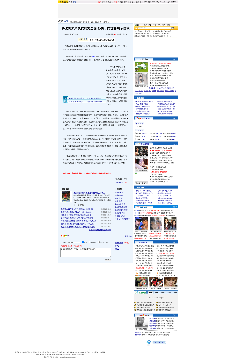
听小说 (137, 213)
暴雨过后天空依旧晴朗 (161, 335)
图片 (163, 25)
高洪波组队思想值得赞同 (163, 71)
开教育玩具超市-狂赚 (143, 111)
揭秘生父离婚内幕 (170, 231)
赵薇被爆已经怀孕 (141, 233)
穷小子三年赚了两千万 (143, 106)
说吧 (157, 2)
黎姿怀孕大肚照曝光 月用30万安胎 (161, 177)
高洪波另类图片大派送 (160, 68)
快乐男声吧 (167, 134)
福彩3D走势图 (170, 215)
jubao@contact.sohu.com (68, 357)
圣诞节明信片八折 (141, 238)
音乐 (159, 25)
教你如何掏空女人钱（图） (167, 106)
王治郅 (146, 91)
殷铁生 (154, 91)
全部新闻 (95, 352)
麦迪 (166, 91)
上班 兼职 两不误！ (142, 198)
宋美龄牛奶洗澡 (139, 36)
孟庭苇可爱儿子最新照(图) (165, 265)
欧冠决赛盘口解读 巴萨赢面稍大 (160, 63)
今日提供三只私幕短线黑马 (167, 104)
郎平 (158, 91)
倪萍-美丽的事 (166, 155)
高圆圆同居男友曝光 (141, 86)
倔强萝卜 (153, 153)
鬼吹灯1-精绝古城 (146, 213)
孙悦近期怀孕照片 (122, 210)
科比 (140, 126)
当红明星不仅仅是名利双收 (165, 323)
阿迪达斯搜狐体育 (76, 22)
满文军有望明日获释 (156, 169)
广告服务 (48, 352)
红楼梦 (171, 210)
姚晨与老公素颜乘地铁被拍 (144, 256)
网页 (149, 25)
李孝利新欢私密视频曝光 (165, 263)
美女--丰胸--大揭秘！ (143, 104)
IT (118, 2)
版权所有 (81, 355)
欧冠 (172, 91)
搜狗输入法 (26, 352)
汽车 (121, 2)
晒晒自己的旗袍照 (148, 335)
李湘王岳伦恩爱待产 (156, 174)
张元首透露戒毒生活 (165, 273)
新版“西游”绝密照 (141, 288)
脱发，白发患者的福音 (165, 114)
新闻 (99, 2)
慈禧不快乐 (158, 36)
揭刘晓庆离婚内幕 (155, 233)
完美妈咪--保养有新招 (165, 101)
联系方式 (62, 352)
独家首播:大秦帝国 (156, 148)
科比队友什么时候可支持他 (164, 73)
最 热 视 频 (145, 144)
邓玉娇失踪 (150, 31)
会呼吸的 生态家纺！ (142, 109)
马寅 (151, 78)
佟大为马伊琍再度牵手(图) (165, 248)
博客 (145, 2)
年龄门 (141, 93)
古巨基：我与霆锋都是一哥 (159, 182)
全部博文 (102, 352)
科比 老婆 (118, 201)
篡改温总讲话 (148, 34)
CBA (137, 91)
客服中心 (55, 352)
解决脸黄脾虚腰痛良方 (165, 198)
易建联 (169, 88)
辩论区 (117, 249)
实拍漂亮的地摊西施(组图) (165, 258)
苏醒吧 (138, 136)
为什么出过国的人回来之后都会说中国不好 (156, 332)
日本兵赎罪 (167, 31)
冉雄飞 (152, 76)
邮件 (141, 2)
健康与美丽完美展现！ (143, 200)
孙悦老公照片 (120, 204)
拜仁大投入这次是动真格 (161, 66)
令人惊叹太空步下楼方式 (167, 275)
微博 (149, 2)
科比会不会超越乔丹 (122, 219)
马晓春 (152, 85)
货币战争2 (169, 213)
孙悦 (136, 126)
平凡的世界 (162, 213)
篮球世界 (86, 22)
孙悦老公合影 (120, 213)
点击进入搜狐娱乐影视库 (165, 268)
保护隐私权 (70, 352)
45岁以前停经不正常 (164, 196)
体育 (103, 2)
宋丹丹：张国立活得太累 (158, 167)
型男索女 (152, 328)
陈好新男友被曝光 (170, 238)
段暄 (151, 66)
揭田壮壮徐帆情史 (141, 231)
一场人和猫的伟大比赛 (160, 83)
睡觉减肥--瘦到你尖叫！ (144, 114)
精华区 (117, 246)
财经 (115, 2)
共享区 (137, 215)
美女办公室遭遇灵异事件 (144, 263)
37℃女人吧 (167, 139)
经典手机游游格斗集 (158, 215)
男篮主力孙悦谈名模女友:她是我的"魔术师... (78, 218)
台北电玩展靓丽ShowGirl (144, 270)
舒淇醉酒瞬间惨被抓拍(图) (165, 256)
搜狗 (168, 2)
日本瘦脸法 (166, 34)
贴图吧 (138, 139)
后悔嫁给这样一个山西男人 (165, 326)
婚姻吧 (152, 139)
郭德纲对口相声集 (146, 210)
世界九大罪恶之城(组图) (164, 261)
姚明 (161, 88)
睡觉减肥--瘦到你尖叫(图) (144, 193)
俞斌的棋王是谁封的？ (162, 85)
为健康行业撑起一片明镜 (144, 203)
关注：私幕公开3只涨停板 (144, 101)
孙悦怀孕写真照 (121, 207)
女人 (133, 2)
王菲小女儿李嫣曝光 (156, 288)
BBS (153, 2)
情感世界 (152, 326)
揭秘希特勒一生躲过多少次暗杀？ (161, 160)
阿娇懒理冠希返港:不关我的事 (160, 179)
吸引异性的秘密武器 (164, 193)
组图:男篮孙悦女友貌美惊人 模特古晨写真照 (78, 227)
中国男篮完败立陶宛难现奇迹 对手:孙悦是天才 (78, 221)
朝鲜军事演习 (159, 31)
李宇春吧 (152, 134)
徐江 (151, 68)
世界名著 (155, 213)
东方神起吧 (167, 136)
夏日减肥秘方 (157, 34)
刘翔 (149, 91)
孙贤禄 (152, 71)
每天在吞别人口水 (141, 329)
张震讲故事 (165, 210)
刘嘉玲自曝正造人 (155, 238)
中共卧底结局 (149, 36)
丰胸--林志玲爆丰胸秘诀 (144, 191)
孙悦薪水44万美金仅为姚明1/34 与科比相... (77, 209)
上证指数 (139, 134)
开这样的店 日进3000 (143, 196)
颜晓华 (152, 73)
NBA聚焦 (106, 22)
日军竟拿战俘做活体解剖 (144, 258)
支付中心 (34, 352)
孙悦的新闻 (119, 192)
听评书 (137, 210)
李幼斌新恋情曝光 (170, 233)
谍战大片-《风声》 (141, 158)
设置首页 (18, 352)
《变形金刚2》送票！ (145, 273)
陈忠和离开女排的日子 (160, 78)
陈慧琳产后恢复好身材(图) (144, 248)
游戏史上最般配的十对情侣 (165, 270)
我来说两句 (110, 34)
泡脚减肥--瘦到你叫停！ (166, 200)
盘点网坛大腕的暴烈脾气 (144, 261)
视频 (137, 2)
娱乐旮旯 (152, 323)
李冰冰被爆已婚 (156, 231)
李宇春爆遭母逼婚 (141, 236)
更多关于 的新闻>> (100, 230)
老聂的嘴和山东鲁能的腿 (163, 76)
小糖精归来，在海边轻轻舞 (165, 328)
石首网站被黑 (138, 34)
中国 (94, 56)
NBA (92, 22)
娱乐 (109, 2)
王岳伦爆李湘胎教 (144, 275)
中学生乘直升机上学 (141, 73)
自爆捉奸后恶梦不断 (141, 183)
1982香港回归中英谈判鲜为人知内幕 (162, 163)
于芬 (169, 91)
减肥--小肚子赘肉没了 (165, 191)
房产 (125, 2)
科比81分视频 (120, 216)
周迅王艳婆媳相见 (155, 236)
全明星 (162, 91)
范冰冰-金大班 (167, 148)
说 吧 (148, 118)
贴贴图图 (152, 321)
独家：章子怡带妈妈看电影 (165, 246)
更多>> (175, 59)
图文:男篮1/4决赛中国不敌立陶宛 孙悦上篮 (77, 224)
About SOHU (79, 352)
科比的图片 (119, 195)
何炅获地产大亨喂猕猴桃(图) (145, 246)
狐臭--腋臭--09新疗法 (165, 203)
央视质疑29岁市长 (140, 31)
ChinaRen (163, 2)
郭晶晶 (141, 91)
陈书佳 (152, 80)
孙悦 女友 (118, 198)
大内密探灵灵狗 (155, 155)
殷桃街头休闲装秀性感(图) (144, 251)
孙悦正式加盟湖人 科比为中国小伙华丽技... (77, 212)
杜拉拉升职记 (156, 210)
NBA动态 (98, 22)
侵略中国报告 (166, 36)
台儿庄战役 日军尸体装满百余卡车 (161, 158)
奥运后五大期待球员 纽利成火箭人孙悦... (89, 193)
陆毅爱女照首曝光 (170, 236)
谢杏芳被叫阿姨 (160, 80)
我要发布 (128, 236)
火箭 (164, 88)
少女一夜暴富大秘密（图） (167, 109)
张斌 (151, 83)
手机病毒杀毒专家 (146, 215)
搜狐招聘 (41, 352)
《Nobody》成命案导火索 (144, 265)
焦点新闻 (152, 318)
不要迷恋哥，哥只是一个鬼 (165, 318)
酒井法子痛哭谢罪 (171, 288)
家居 (129, 2)
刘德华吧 (152, 136)
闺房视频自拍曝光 (141, 171)
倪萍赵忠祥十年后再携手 (165, 251)
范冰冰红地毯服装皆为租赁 (144, 253)
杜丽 (172, 88)
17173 (173, 2)
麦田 (157, 153)
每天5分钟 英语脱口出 (165, 111)
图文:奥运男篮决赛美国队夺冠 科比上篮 (76, 215)
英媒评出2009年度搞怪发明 (165, 321)
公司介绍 (88, 352)
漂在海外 (138, 332)
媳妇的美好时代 (165, 153)
